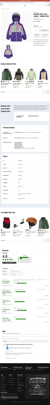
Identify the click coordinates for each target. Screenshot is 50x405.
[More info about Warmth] (22, 186)
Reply (16, 354)
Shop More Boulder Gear (33, 115)
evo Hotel (19, 378)
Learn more (16, 338)
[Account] (46, 5)
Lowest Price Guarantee (3, 387)
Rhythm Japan (19, 382)
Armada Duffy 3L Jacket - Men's (43, 84)
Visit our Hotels (7, 2)
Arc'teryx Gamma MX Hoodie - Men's (17, 84)
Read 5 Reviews (41, 19)
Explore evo (33, 2)
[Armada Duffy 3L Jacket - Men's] (43, 74)
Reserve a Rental (14, 2)
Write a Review (9, 262)
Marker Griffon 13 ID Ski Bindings (18, 232)
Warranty (2, 382)
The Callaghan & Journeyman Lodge (20, 385)
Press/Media (11, 380)
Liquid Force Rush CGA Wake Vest (5, 232)
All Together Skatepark (19, 388)
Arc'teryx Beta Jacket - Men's (30, 84)
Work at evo (11, 384)
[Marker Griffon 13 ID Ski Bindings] (19, 223)
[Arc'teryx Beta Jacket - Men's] (31, 74)
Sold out (44, 30)
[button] (25, 257)
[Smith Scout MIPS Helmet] (31, 223)
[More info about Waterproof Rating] (22, 171)
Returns (2, 380)
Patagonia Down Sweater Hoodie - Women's (6, 84)
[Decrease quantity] (34, 30)
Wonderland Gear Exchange (20, 391)
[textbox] (25, 335)
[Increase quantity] (37, 30)
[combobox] (25, 9)
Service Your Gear (20, 2)
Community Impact (12, 378)
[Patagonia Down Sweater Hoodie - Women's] (6, 74)
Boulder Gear (36, 12)
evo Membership (12, 382)
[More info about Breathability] (21, 175)
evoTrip (18, 380)
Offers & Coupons (4, 384)
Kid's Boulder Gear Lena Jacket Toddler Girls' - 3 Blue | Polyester (20, 347)
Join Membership (27, 2)
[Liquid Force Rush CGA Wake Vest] (6, 223)
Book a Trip (2, 2)
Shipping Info (3, 378)
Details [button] (44, 43)
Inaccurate (19, 354)
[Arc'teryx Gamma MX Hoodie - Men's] (19, 74)
